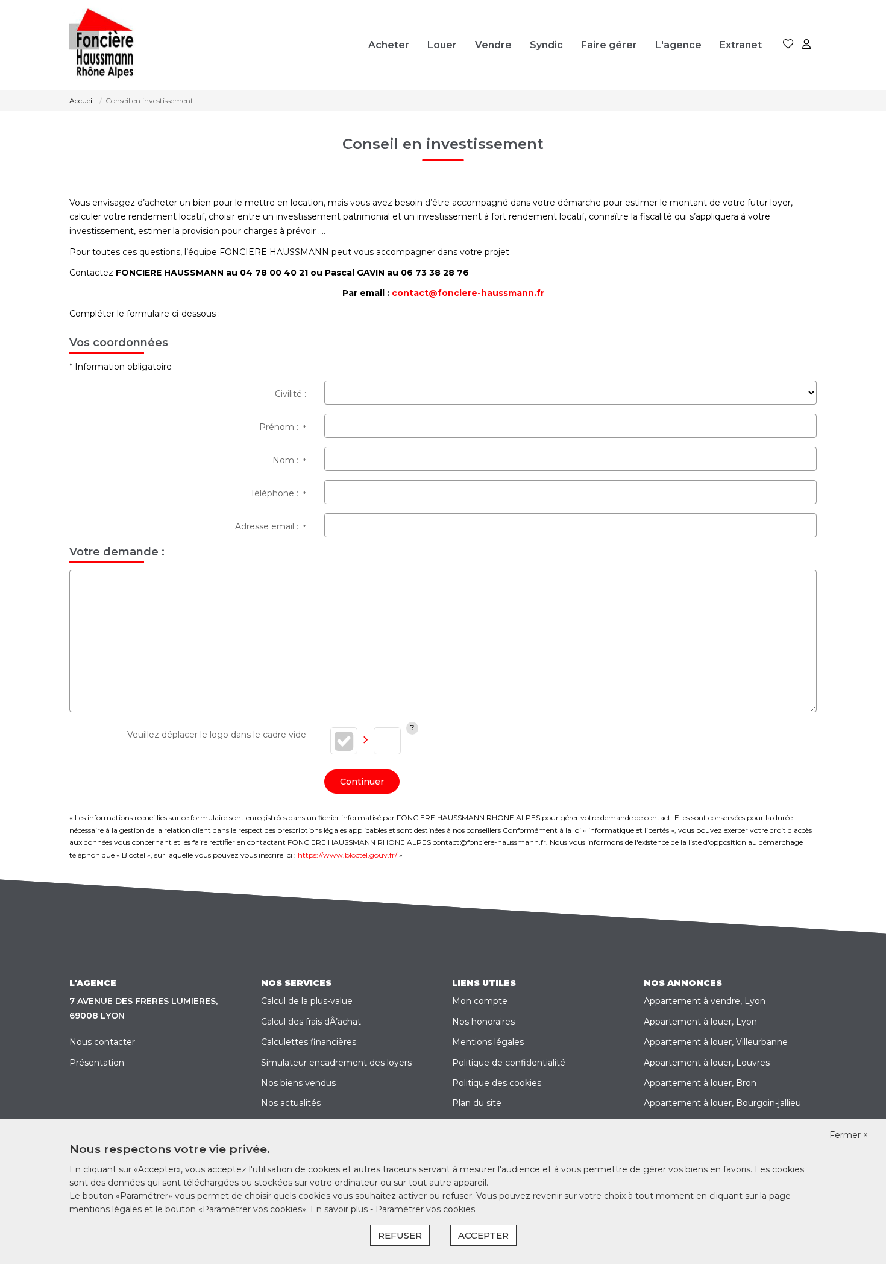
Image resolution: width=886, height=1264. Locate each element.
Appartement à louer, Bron (700, 1083)
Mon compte (479, 1001)
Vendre (493, 45)
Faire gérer (609, 45)
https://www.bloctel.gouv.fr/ (347, 854)
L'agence (678, 45)
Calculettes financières (308, 1042)
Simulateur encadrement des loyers (336, 1062)
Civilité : (290, 393)
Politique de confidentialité (508, 1062)
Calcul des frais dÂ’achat (311, 1021)
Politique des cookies (496, 1083)
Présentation (96, 1062)
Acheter (388, 45)
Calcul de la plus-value (307, 1001)
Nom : (289, 460)
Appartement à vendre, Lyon (704, 1001)
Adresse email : (270, 526)
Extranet (741, 45)
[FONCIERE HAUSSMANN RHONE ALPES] (108, 45)
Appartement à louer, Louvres (707, 1062)
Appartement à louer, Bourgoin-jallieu (722, 1103)
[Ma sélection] (788, 45)
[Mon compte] (806, 45)
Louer (442, 45)
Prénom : (282, 427)
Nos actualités (291, 1103)
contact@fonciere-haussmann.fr (468, 293)
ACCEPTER (483, 1235)
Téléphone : (278, 493)
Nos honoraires (483, 1021)
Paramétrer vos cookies (425, 1209)
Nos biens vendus (298, 1083)
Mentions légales (488, 1042)
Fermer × (848, 1135)
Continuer (362, 781)
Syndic (546, 45)
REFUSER (400, 1235)
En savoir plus (340, 1209)
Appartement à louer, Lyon (700, 1021)
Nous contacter (102, 1042)
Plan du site (476, 1103)
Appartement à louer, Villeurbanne (716, 1042)
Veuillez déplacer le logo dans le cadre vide (216, 734)
